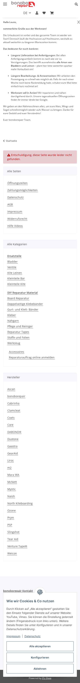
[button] (77, 4)
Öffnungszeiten (17, 183)
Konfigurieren (40, 657)
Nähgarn (13, 320)
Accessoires (16, 352)
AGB (10, 204)
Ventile (11, 267)
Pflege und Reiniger (20, 326)
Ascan (11, 389)
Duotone (12, 439)
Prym (10, 517)
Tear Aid (12, 539)
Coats (11, 417)
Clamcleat (13, 410)
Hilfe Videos (15, 226)
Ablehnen (40, 668)
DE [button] (25, 13)
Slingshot (13, 532)
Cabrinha (13, 403)
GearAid (12, 453)
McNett (12, 482)
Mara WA (13, 475)
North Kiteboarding (20, 503)
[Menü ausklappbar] (5, 2)
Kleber (11, 315)
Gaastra (12, 446)
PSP (9, 525)
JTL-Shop (46, 678)
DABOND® (14, 432)
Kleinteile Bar (16, 278)
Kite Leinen (14, 273)
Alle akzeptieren (40, 646)
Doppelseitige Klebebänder (25, 304)
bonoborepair (16, 396)
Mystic (11, 489)
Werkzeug (13, 343)
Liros (10, 460)
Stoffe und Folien (18, 337)
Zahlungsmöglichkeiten (22, 190)
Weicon (12, 553)
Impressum (13, 636)
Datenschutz (32, 636)
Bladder (12, 261)
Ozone (11, 510)
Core (10, 425)
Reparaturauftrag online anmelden (32, 357)
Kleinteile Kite (16, 284)
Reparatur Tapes (18, 332)
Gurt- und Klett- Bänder (22, 309)
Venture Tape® (17, 546)
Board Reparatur (18, 298)
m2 (9, 467)
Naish (11, 496)
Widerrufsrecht (17, 219)
